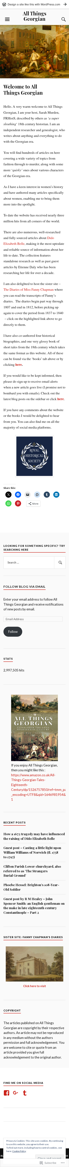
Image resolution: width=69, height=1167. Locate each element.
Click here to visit (34, 986)
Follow (13, 632)
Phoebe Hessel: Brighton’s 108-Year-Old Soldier (31, 887)
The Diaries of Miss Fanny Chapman (28, 289)
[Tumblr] (25, 1093)
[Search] (60, 19)
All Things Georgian (34, 16)
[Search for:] (34, 562)
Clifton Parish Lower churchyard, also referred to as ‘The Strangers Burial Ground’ (32, 871)
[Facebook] (7, 1093)
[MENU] (7, 19)
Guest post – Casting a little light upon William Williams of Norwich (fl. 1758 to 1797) (32, 852)
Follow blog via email (24, 586)
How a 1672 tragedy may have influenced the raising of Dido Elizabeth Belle (34, 836)
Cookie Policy (19, 1151)
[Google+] (16, 1093)
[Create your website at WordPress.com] (34, 4)
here (18, 364)
